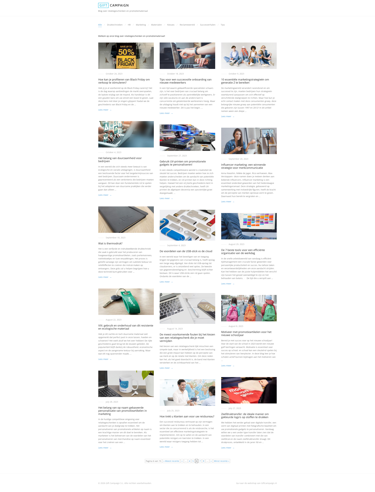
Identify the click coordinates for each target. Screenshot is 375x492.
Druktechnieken (115, 24)
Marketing (141, 24)
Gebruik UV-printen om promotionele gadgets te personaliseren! (183, 163)
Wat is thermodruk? (110, 243)
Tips (223, 24)
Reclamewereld (187, 24)
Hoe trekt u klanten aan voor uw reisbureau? (187, 416)
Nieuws (170, 24)
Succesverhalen (207, 24)
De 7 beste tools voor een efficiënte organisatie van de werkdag (243, 251)
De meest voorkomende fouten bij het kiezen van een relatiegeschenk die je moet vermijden (187, 337)
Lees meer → (105, 109)
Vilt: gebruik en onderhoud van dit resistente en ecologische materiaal (125, 327)
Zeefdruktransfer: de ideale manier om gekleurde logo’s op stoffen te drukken (245, 415)
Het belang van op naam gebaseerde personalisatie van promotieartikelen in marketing (122, 411)
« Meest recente (171, 461)
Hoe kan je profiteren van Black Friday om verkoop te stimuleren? (124, 81)
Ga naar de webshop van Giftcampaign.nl (256, 483)
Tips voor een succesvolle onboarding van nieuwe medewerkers (186, 81)
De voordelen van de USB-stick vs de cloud (186, 251)
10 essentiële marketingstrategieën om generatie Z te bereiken (245, 81)
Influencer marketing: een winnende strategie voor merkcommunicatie (243, 166)
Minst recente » (221, 461)
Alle (100, 24)
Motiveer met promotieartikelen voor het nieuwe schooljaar (246, 333)
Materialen (156, 24)
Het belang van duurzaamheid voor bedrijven (120, 159)
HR (129, 24)
